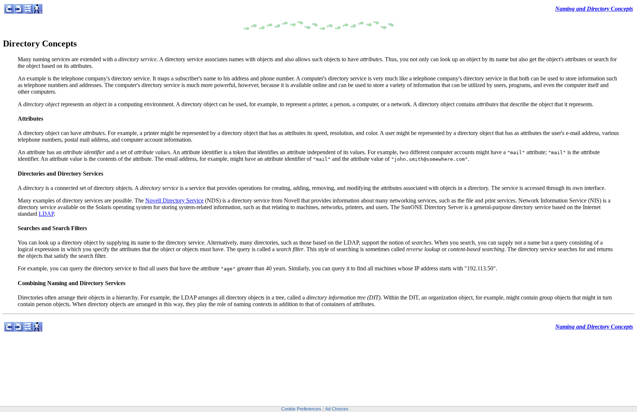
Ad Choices (336, 409)
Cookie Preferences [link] (301, 409)
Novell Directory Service (174, 200)
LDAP (46, 214)
